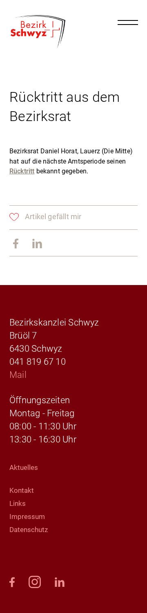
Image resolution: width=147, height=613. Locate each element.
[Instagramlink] (35, 582)
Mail (18, 375)
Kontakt (21, 490)
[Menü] (128, 22)
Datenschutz (28, 529)
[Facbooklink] (15, 244)
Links (17, 503)
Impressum (27, 516)
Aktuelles (23, 467)
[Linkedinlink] (37, 244)
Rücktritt (21, 171)
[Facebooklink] (12, 582)
